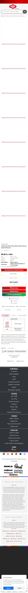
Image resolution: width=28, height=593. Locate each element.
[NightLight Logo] (11, 533)
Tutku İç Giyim (14, 441)
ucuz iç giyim (11, 348)
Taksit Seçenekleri (22, 315)
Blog (14, 376)
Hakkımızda (14, 426)
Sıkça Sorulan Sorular (10, 306)
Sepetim (14, 409)
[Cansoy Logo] (18, 541)
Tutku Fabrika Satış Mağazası (14, 443)
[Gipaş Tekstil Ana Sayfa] (6, 531)
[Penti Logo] (19, 536)
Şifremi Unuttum (14, 401)
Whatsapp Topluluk (14, 390)
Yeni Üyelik (14, 396)
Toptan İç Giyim (14, 433)
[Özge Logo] (8, 362)
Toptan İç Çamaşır (14, 438)
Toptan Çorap (14, 435)
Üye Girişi (14, 399)
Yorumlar (13, 315)
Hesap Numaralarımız (14, 412)
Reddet (19, 588)
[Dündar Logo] (19, 362)
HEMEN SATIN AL (14, 291)
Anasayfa (14, 371)
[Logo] (14, 6)
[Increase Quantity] (26, 284)
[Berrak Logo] (9, 541)
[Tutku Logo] (14, 531)
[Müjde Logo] (6, 538)
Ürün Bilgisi (5, 315)
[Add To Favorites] (14, 299)
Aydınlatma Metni (14, 382)
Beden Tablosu (14, 262)
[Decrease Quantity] (2, 284)
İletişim (14, 387)
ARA (25, 11)
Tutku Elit (4, 244)
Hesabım (14, 404)
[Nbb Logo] (18, 533)
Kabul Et (8, 588)
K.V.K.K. (14, 379)
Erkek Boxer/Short (14, 258)
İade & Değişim (14, 374)
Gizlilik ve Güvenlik (14, 384)
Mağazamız (14, 421)
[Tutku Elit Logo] (21, 531)
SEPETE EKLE (15, 288)
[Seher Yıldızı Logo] (10, 536)
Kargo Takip (14, 407)
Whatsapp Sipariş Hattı (15, 294)
